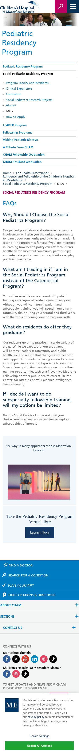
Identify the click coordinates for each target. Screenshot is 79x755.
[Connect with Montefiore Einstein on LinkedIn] (34, 659)
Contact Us (12, 628)
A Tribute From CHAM (18, 147)
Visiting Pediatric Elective (20, 139)
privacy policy (36, 716)
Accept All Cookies (39, 745)
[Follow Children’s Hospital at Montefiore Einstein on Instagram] (16, 674)
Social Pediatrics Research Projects (29, 100)
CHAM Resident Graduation (22, 162)
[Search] (61, 6)
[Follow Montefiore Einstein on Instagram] (44, 659)
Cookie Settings (40, 736)
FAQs (9, 111)
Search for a (28, 575)
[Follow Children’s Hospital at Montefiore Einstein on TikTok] (25, 674)
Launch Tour (40, 532)
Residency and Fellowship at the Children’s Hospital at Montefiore (39, 178)
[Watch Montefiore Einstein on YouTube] (25, 659)
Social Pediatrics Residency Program (28, 73)
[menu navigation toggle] (73, 6)
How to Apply (15, 117)
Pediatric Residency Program (23, 66)
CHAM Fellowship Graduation (24, 154)
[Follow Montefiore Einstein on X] (16, 659)
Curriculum (13, 94)
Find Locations (31, 595)
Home (7, 173)
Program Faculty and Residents (27, 83)
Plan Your (21, 585)
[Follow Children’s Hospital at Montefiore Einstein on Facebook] (7, 674)
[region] (39, 724)
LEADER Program (15, 125)
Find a (21, 565)
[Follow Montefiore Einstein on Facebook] (7, 659)
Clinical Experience (19, 88)
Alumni (11, 105)
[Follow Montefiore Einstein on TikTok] (53, 659)
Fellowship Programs (17, 132)
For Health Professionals (32, 173)
